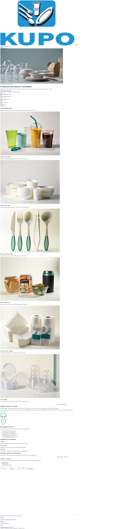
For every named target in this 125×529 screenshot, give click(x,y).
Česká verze (2, 527)
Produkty (1, 46)
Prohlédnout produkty (3, 90)
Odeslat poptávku (30, 468)
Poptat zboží (9, 90)
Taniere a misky (8, 519)
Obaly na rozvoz (13, 519)
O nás (4, 46)
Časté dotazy (4, 523)
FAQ (6, 46)
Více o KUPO (2, 411)
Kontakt (8, 46)
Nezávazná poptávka (60, 456)
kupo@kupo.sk (6, 462)
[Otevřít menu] (76, 45)
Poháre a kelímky (3, 519)
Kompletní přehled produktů (62, 404)
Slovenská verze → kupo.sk (8, 527)
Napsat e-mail (66, 456)
